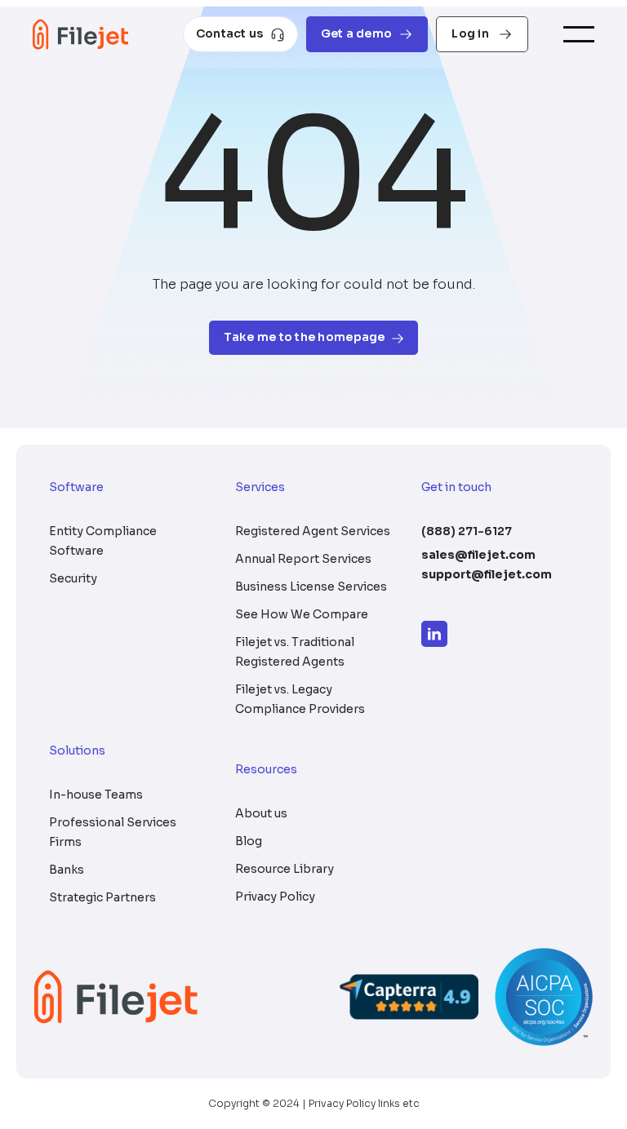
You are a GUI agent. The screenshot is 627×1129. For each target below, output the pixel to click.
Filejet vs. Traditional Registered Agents (294, 652)
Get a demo (357, 33)
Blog (248, 841)
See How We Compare (301, 614)
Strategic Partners (102, 897)
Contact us (230, 33)
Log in (471, 33)
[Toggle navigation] (578, 34)
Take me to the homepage (304, 337)
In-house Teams (96, 794)
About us (261, 813)
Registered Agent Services (312, 531)
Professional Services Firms (112, 832)
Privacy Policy (275, 896)
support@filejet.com (486, 574)
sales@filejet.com (478, 554)
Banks (66, 869)
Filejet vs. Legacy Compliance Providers (300, 699)
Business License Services (311, 586)
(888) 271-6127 (466, 531)
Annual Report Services (303, 558)
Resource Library (284, 868)
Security (73, 578)
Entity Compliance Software (103, 541)
